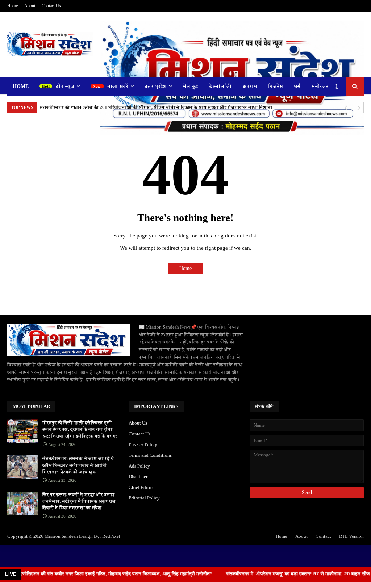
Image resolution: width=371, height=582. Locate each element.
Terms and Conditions (150, 455)
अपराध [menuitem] (250, 86)
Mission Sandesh (61, 536)
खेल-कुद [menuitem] (191, 86)
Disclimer (138, 476)
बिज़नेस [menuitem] (275, 86)
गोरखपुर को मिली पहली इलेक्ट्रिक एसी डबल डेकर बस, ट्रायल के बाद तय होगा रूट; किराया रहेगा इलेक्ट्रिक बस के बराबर (79, 429)
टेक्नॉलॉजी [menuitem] (220, 86)
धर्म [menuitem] (297, 86)
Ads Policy (139, 466)
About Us (138, 423)
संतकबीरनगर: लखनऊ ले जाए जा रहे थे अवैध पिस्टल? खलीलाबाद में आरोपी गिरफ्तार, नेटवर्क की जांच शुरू (78, 465)
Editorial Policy (144, 498)
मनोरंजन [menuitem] (320, 86)
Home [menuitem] (21, 86)
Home (12, 5)
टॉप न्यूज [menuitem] (65, 86)
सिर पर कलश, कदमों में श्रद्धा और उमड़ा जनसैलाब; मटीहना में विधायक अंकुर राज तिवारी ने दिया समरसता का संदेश (79, 501)
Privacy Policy (143, 444)
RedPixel (111, 536)
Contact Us (51, 5)
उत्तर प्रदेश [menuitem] (156, 86)
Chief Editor (141, 487)
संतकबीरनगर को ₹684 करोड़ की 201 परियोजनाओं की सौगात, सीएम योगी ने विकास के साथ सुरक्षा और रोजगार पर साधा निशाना (156, 107)
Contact (323, 536)
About (29, 5)
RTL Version (351, 536)
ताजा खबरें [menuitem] (118, 86)
